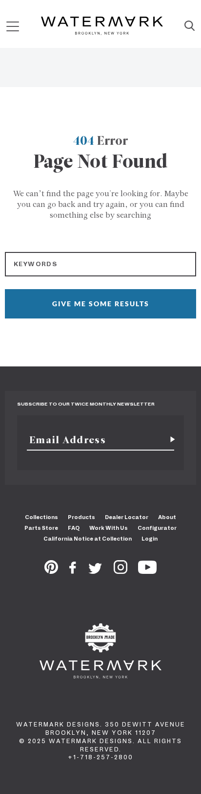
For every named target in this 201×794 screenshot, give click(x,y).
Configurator (157, 527)
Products (81, 517)
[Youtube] (147, 571)
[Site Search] (189, 26)
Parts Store (41, 527)
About (167, 517)
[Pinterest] (51, 571)
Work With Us (108, 527)
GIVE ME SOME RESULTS (100, 303)
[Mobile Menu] (12, 26)
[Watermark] (102, 26)
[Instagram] (120, 571)
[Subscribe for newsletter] (168, 440)
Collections (41, 517)
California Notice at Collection (87, 538)
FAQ (74, 527)
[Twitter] (95, 571)
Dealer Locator (126, 517)
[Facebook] (73, 571)
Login (149, 538)
